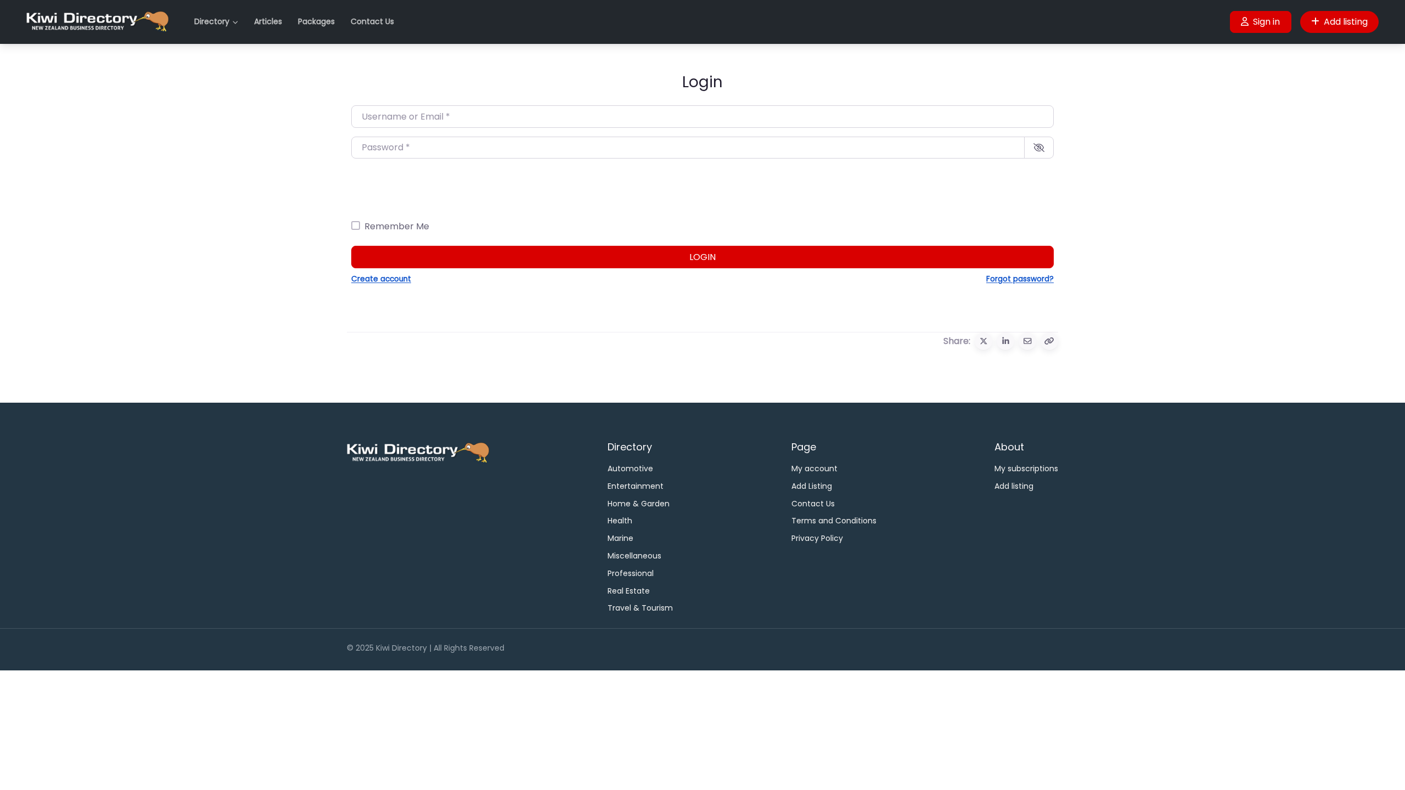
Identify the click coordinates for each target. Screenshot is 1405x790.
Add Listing (811, 486)
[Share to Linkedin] (1005, 341)
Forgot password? (1020, 279)
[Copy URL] (1049, 341)
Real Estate (629, 590)
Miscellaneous (634, 555)
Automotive (630, 468)
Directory (211, 21)
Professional (631, 573)
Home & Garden (639, 503)
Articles (268, 21)
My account (814, 468)
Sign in (1266, 21)
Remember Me (396, 226)
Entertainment (636, 486)
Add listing (1346, 21)
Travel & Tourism (640, 607)
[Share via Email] (1027, 341)
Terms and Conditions (833, 520)
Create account (381, 279)
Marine (620, 538)
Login (702, 257)
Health (620, 520)
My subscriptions (1026, 468)
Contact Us (372, 21)
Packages (316, 21)
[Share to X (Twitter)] (983, 341)
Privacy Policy (817, 538)
